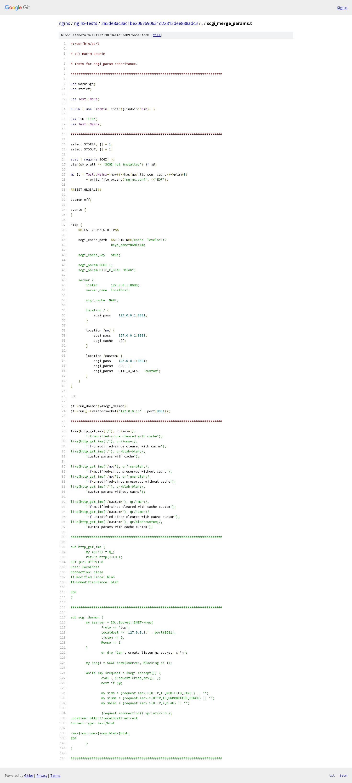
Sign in (342, 7)
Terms (55, 775)
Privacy (41, 775)
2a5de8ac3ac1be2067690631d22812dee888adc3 (149, 23)
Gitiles (29, 775)
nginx (64, 23)
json (343, 775)
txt (332, 775)
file (157, 35)
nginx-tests (85, 23)
